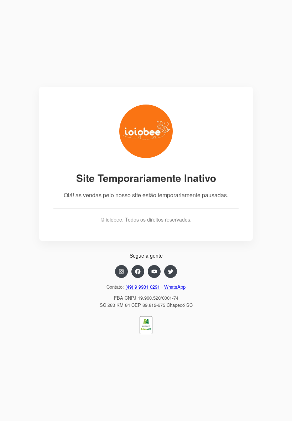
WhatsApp (175, 286)
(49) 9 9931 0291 (142, 286)
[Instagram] (121, 271)
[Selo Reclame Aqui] (146, 329)
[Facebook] (137, 271)
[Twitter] (170, 271)
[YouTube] (154, 271)
